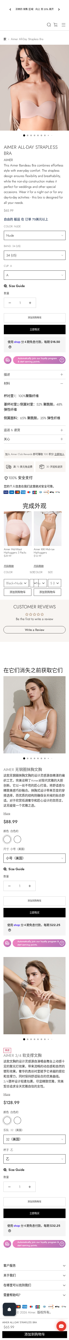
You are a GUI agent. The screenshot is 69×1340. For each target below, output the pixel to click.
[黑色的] (17, 839)
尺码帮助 (9, 566)
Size (33, 574)
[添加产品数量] (30, 303)
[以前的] (10, 9)
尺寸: (14, 849)
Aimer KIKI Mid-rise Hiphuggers (44, 550)
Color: (12, 226)
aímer (31, 1312)
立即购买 (35, 329)
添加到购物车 (18, 592)
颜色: (10, 831)
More (6, 813)
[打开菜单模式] (63, 25)
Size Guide (16, 286)
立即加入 (59, 454)
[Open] (9, 1309)
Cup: (8, 266)
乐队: (13, 1130)
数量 (6, 293)
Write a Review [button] (34, 630)
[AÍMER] (10, 24)
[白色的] (7, 839)
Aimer (8, 160)
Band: (12, 246)
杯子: (8, 1150)
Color (15, 574)
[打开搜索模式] (48, 25)
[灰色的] (17, 1120)
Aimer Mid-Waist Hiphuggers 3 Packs (15, 550)
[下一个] (59, 9)
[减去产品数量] (10, 303)
